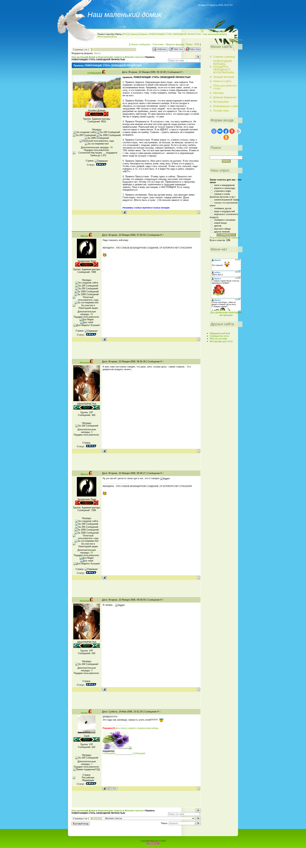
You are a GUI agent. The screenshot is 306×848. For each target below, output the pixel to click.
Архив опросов (232, 237)
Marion (97, 53)
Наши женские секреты (110, 57)
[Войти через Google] (238, 131)
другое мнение (222, 231)
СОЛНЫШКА (94, 73)
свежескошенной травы (226, 199)
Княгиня (84, 362)
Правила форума (175, 44)
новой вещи (220, 223)
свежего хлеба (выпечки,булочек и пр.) (222, 195)
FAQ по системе (218, 338)
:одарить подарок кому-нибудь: (143, 728)
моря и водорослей (224, 211)
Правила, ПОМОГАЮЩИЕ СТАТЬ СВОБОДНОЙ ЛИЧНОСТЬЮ (113, 58)
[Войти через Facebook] (226, 131)
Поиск (189, 44)
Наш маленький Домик (83, 57)
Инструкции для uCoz (221, 341)
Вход (114, 36)
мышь (84, 712)
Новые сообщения (140, 44)
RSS (125, 34)
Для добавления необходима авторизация (226, 313)
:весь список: (121, 728)
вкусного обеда (222, 228)
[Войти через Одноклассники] (226, 137)
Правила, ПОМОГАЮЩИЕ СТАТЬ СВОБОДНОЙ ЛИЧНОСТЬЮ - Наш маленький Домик (182, 34)
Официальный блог (220, 333)
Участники (157, 44)
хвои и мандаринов (224, 185)
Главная (133, 34)
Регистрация (103, 36)
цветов (217, 225)
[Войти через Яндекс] (232, 131)
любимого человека (224, 220)
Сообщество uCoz (219, 336)
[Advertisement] (136, 223)
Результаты (216, 237)
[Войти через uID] (214, 131)
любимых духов (222, 208)
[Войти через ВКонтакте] (220, 131)
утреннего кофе (222, 191)
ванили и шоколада (224, 188)
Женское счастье (134, 57)
